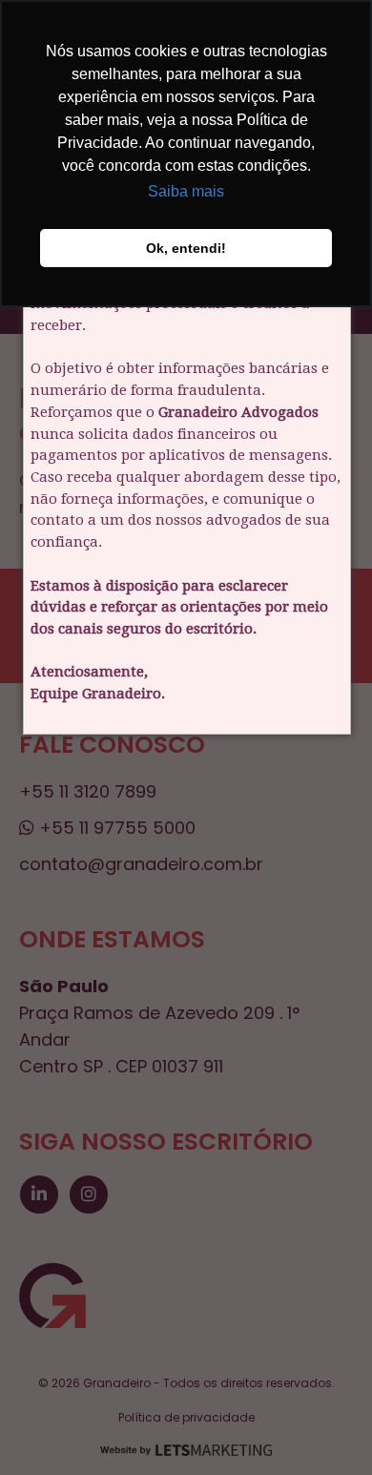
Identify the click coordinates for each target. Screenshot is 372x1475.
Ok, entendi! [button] (186, 248)
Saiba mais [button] (186, 191)
